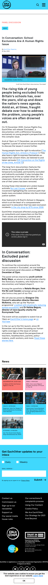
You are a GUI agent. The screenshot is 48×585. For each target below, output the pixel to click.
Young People (17, 80)
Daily (8, 462)
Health (5, 406)
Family (28, 381)
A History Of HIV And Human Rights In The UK (12, 384)
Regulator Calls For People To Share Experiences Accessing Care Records (12, 410)
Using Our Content (34, 505)
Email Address (7, 468)
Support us (7, 512)
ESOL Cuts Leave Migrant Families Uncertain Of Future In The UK (35, 385)
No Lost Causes (17, 188)
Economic (6, 430)
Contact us (7, 498)
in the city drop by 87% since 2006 (27, 207)
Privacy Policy (25, 480)
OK (24, 581)
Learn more (38, 576)
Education (8, 80)
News (5, 28)
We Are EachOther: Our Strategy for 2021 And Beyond (35, 515)
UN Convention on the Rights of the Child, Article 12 (23, 161)
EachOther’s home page (21, 319)
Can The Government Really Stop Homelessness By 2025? (12, 433)
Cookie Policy (31, 508)
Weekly (24, 462)
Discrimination (8, 381)
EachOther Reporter (10, 49)
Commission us (9, 502)
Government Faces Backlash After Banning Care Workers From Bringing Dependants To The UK (35, 411)
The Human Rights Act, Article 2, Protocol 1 (24, 151)
